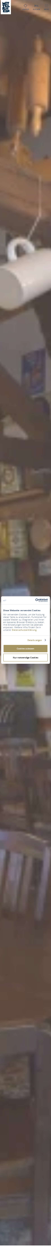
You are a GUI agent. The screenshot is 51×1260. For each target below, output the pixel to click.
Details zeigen (34, 640)
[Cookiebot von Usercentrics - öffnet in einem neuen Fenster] (36, 600)
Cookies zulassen (25, 648)
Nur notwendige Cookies (25, 657)
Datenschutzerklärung (24, 629)
